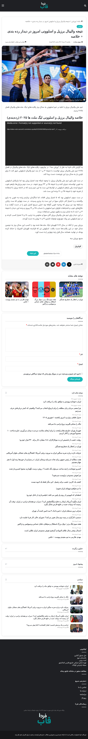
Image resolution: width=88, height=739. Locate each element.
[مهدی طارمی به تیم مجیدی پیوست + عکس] (17, 289)
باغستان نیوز (81, 658)
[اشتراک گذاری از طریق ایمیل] (52, 264)
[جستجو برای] (85, 6)
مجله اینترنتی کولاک (79, 665)
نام (81, 354)
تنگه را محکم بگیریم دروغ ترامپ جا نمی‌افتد (53, 597)
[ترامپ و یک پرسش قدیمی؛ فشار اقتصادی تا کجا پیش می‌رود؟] (76, 628)
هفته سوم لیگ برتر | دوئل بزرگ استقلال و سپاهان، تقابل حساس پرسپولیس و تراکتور (45, 302)
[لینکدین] (63, 264)
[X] (69, 264)
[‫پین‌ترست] (58, 264)
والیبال (77, 246)
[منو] (3, 6)
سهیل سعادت (77, 42)
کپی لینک (33, 253)
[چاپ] (47, 264)
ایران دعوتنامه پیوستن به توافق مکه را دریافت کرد (51, 586)
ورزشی (73, 21)
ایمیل (80, 364)
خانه (79, 21)
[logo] (44, 6)
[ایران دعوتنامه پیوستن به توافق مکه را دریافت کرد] (76, 589)
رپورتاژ (84, 698)
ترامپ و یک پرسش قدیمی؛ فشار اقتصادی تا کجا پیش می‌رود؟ (47, 625)
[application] (44, 143)
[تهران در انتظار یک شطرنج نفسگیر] (71, 289)
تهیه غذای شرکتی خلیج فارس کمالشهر (72, 662)
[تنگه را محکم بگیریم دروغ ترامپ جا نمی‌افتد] (76, 600)
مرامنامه (83, 694)
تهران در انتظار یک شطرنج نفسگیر (71, 299)
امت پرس (82, 660)
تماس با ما (82, 687)
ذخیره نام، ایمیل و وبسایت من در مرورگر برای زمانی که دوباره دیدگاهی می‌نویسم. (52, 374)
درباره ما (83, 690)
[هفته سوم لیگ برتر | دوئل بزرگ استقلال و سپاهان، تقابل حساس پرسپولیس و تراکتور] (44, 289)
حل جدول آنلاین (80, 655)
